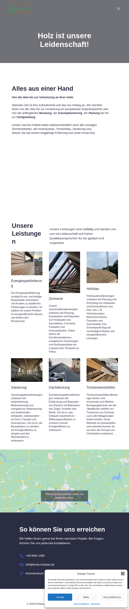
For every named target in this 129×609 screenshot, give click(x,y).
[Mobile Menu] (118, 8)
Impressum (95, 604)
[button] (122, 573)
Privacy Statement (81, 604)
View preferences (112, 597)
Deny (86, 597)
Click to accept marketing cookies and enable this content (64, 496)
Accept (60, 597)
